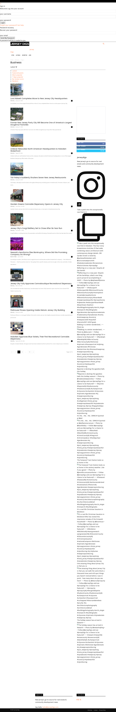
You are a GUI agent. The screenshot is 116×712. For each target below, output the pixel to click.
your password (5, 20)
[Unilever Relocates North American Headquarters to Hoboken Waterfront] (41, 140)
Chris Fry (12, 100)
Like (103, 143)
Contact (95, 710)
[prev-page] (11, 352)
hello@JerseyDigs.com (50, 707)
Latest (14, 71)
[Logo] (19, 45)
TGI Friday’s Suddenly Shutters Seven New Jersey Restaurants (38, 177)
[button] (103, 44)
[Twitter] (80, 700)
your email (4, 35)
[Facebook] (77, 700)
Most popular (17, 75)
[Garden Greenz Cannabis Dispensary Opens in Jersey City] (41, 195)
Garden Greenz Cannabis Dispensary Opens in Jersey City (36, 204)
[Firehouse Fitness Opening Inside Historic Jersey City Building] (41, 301)
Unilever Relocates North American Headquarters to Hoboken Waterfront (38, 150)
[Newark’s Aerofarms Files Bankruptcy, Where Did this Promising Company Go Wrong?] (41, 243)
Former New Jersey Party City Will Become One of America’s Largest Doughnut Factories (41, 123)
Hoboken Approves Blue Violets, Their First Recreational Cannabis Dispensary (39, 337)
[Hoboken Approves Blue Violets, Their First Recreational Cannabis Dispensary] (41, 328)
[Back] (1, 4)
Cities (12, 55)
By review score (18, 79)
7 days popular (17, 77)
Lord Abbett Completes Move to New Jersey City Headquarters (38, 98)
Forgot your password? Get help (12, 25)
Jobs (30, 55)
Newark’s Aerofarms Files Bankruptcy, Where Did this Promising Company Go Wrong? (38, 253)
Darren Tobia (13, 256)
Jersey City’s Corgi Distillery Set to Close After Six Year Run (36, 228)
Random (15, 81)
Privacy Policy (102, 710)
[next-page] (33, 352)
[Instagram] (78, 700)
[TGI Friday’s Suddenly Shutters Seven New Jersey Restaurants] (41, 169)
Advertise (24, 55)
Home (11, 60)
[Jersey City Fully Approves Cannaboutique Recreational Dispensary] (41, 275)
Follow (102, 147)
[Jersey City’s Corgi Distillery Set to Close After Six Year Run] (41, 219)
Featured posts (17, 73)
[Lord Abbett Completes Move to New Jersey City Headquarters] (41, 90)
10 (29, 352)
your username (5, 14)
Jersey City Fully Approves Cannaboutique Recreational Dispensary (41, 283)
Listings (18, 55)
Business (17, 60)
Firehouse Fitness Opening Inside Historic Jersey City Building (37, 310)
